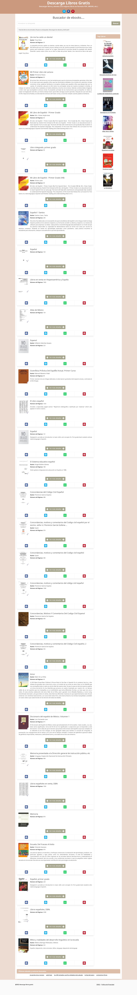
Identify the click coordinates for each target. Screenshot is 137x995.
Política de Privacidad (107, 984)
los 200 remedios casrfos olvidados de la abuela (68, 975)
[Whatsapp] (65, 65)
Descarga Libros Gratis (68, 2)
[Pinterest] (73, 11)
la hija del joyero (89, 975)
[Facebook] (68, 11)
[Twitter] (64, 11)
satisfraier (49, 975)
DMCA (98, 984)
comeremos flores (101, 975)
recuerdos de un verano (37, 975)
